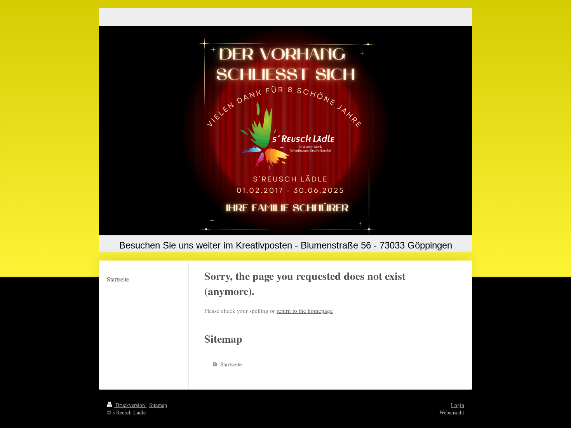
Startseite (231, 364)
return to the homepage (305, 310)
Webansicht (451, 412)
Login (457, 405)
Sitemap (158, 405)
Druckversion (130, 405)
